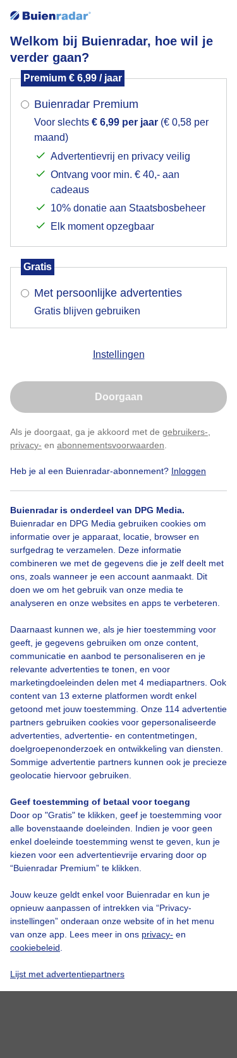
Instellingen (119, 354)
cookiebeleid (35, 947)
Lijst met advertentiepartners (67, 974)
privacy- (26, 445)
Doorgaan (119, 396)
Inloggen (188, 471)
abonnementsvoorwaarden (110, 445)
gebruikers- (185, 432)
